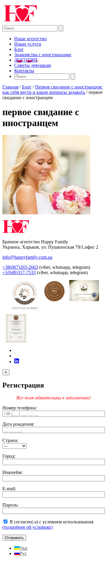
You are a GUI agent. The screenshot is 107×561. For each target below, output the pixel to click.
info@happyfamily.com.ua (27, 257)
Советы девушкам (32, 65)
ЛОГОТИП (25, 59)
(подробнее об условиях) (27, 527)
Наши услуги (27, 43)
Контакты (24, 70)
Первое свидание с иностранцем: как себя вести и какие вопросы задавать (52, 89)
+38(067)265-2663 (20, 267)
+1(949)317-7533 (19, 272)
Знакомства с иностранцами (42, 54)
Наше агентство (30, 38)
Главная (10, 86)
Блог (19, 49)
